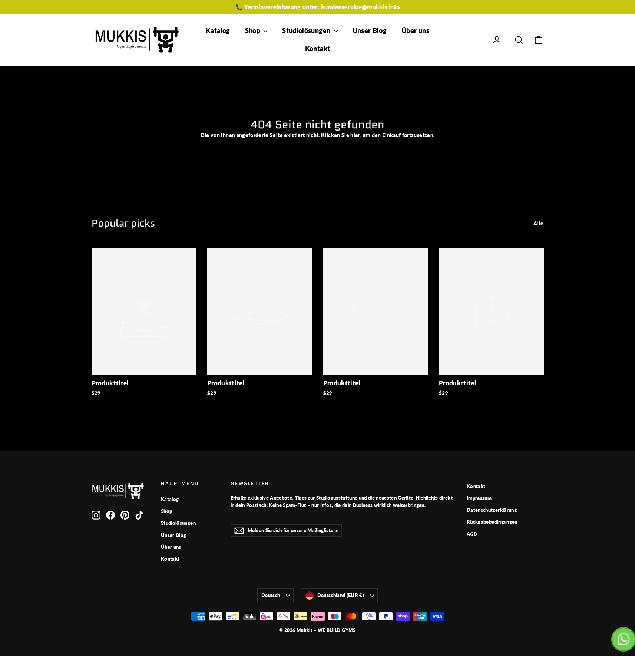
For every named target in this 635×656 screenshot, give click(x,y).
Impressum (479, 498)
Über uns (415, 30)
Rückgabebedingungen (492, 522)
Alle (538, 223)
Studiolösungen (307, 30)
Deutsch (270, 595)
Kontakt (317, 48)
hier (355, 135)
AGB (472, 534)
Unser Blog (370, 30)
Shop (253, 30)
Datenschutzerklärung (492, 510)
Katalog (218, 30)
